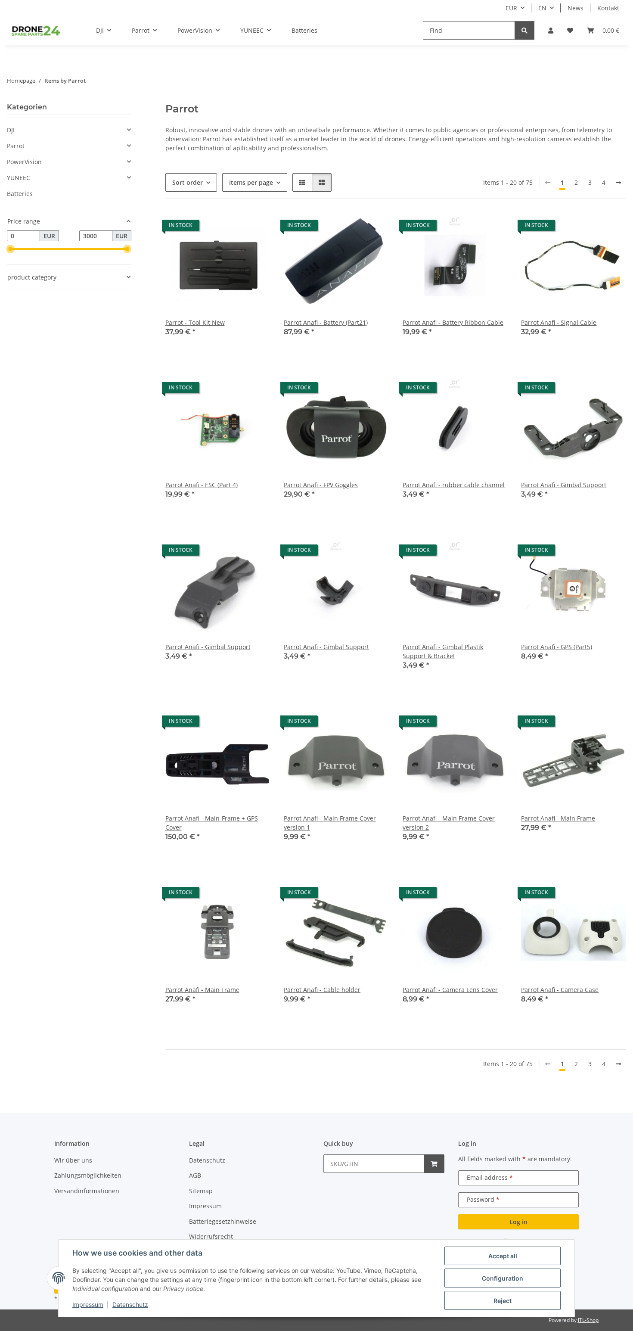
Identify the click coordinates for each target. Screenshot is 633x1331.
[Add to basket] (434, 1163)
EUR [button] (511, 8)
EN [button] (542, 8)
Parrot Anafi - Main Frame (558, 818)
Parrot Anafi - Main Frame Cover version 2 (449, 822)
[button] (550, 30)
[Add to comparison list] (232, 227)
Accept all (502, 1255)
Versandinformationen (86, 1191)
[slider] (10, 249)
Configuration (502, 1278)
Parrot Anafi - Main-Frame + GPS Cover (211, 822)
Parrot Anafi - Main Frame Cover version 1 (330, 822)
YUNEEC (18, 178)
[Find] (524, 30)
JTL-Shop (588, 1320)
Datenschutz (130, 1304)
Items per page (251, 182)
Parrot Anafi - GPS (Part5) (556, 647)
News (575, 8)
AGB (195, 1175)
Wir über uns (73, 1160)
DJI (11, 130)
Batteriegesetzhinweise (222, 1221)
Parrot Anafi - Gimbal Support (563, 485)
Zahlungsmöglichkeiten (87, 1175)
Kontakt (608, 8)
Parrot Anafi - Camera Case (560, 990)
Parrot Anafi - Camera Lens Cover (450, 990)
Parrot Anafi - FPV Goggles (321, 485)
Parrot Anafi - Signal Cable (558, 322)
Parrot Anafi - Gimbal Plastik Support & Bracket (443, 651)
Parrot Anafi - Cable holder (322, 990)
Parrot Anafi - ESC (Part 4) (201, 485)
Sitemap (201, 1191)
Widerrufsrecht (211, 1236)
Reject (502, 1300)
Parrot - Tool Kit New (195, 322)
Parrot (16, 146)
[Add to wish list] (255, 227)
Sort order (187, 182)
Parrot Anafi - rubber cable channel (454, 485)
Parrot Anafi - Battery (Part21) (326, 322)
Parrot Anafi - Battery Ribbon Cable (453, 322)
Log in (518, 1222)
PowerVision (24, 162)
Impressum (87, 1304)
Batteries (20, 194)
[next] (618, 182)
